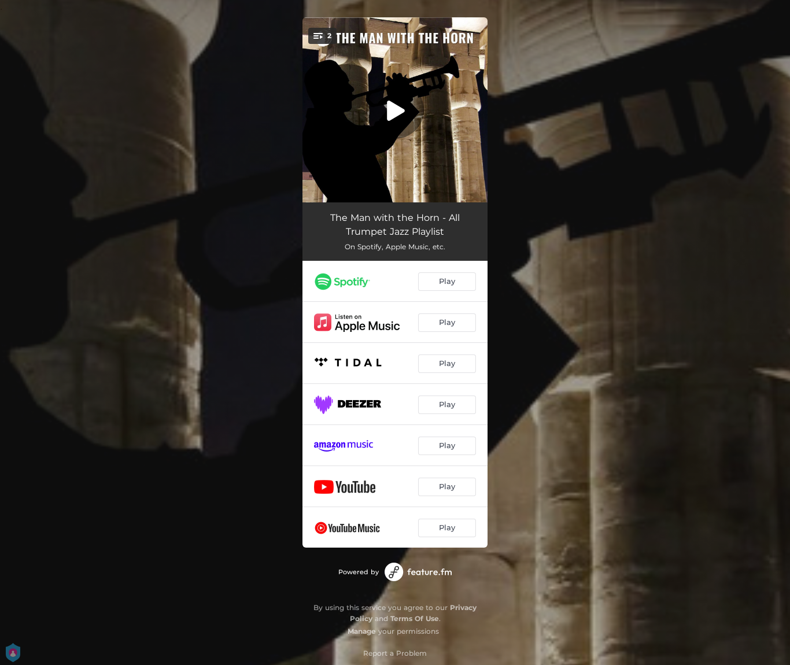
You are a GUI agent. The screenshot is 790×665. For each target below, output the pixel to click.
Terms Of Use (414, 618)
